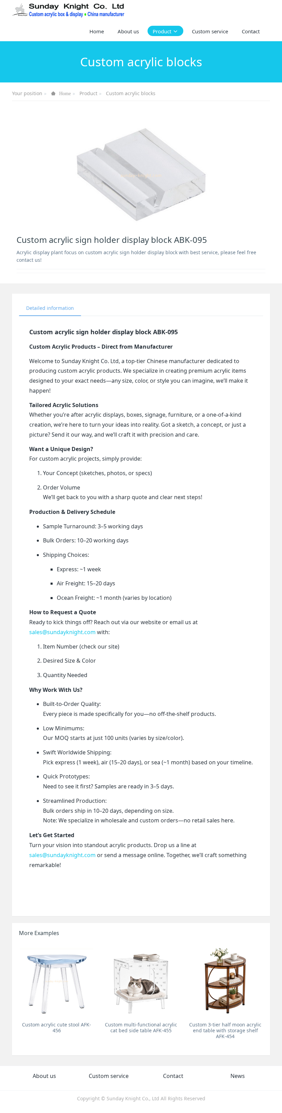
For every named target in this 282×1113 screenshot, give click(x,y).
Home (96, 31)
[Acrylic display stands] (68, 10)
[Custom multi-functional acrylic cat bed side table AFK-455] (140, 981)
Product (88, 93)
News (237, 1076)
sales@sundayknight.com (62, 632)
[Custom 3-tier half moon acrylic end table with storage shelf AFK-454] (225, 981)
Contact (173, 1076)
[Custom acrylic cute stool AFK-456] (56, 981)
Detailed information (50, 308)
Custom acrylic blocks (130, 93)
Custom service (109, 1076)
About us (44, 1076)
